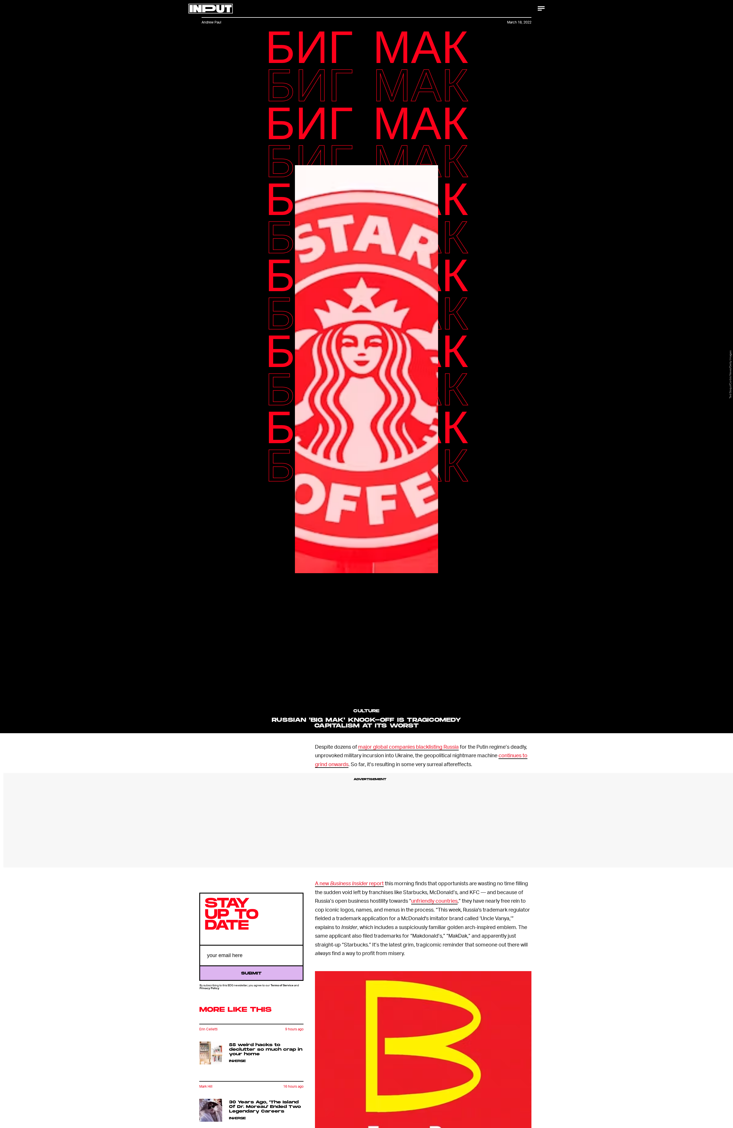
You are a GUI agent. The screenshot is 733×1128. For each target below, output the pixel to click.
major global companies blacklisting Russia (408, 746)
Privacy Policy (209, 988)
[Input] (210, 8)
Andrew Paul (211, 22)
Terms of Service (282, 985)
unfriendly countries (434, 900)
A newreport (349, 883)
